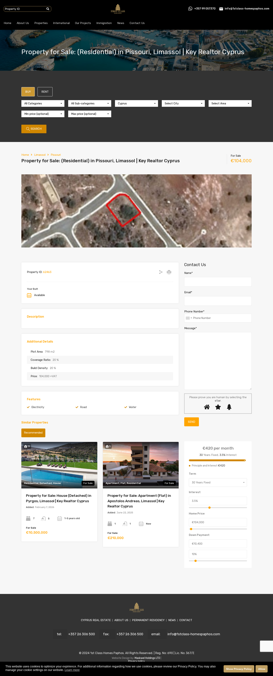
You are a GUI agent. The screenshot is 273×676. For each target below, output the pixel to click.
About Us (23, 23)
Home (7, 23)
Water (132, 407)
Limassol (40, 154)
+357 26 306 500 (81, 634)
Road (83, 407)
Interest (195, 492)
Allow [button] (261, 668)
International (61, 23)
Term (192, 473)
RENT (45, 91)
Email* (188, 292)
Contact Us (137, 23)
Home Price (197, 513)
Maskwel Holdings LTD (148, 658)
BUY (28, 91)
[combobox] (42, 103)
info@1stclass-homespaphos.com (247, 8)
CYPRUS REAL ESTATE (96, 620)
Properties (41, 23)
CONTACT (185, 620)
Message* (190, 328)
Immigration (104, 23)
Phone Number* (194, 311)
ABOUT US (121, 620)
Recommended (33, 432)
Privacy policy (136, 661)
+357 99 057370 (205, 8)
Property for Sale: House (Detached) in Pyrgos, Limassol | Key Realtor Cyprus (58, 498)
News (120, 23)
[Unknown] (188, 318)
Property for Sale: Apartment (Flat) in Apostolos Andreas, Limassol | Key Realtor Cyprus (139, 500)
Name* (188, 273)
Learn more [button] (72, 670)
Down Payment (199, 535)
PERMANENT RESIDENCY (148, 620)
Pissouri (56, 154)
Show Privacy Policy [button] (239, 668)
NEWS (172, 620)
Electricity (37, 407)
